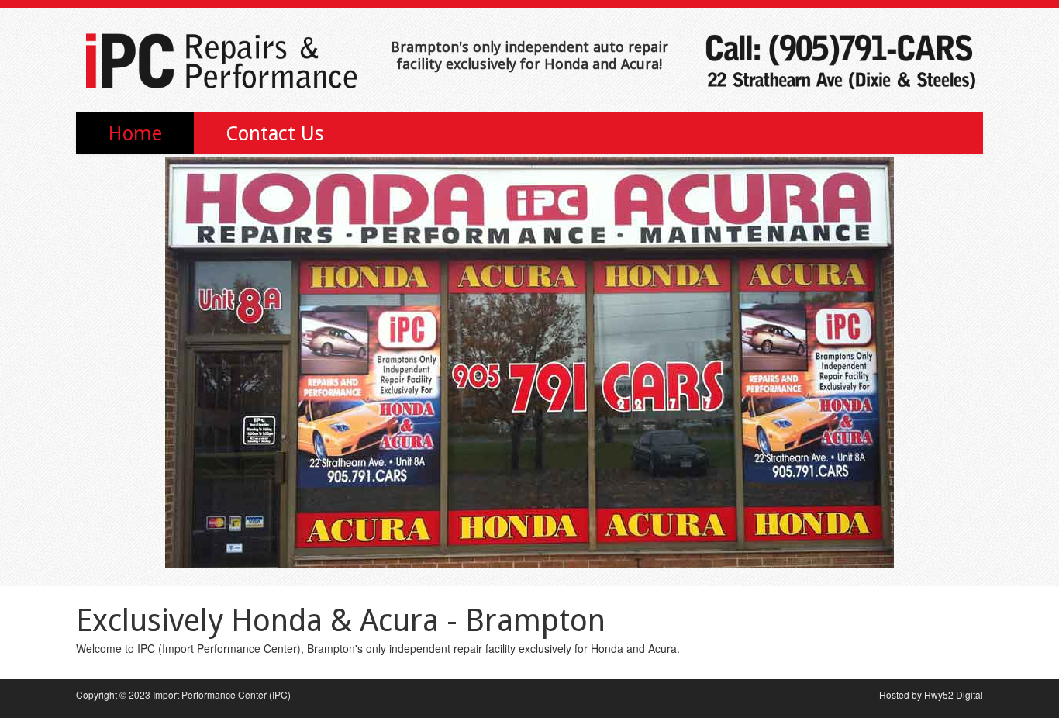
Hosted (894, 694)
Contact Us (275, 133)
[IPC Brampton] (219, 56)
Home (135, 133)
